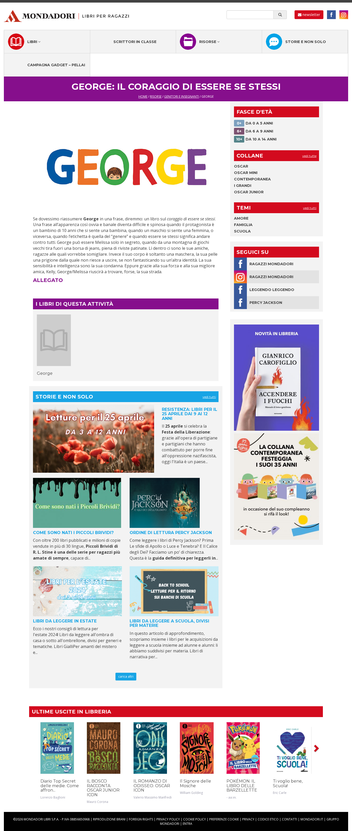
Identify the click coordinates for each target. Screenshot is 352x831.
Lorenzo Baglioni (52, 797)
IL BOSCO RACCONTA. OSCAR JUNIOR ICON (103, 788)
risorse (156, 96)
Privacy (248, 819)
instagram (343, 14)
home (142, 96)
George (45, 373)
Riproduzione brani (109, 819)
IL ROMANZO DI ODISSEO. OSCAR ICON (151, 786)
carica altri (125, 676)
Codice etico (268, 819)
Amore (241, 218)
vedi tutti (209, 396)
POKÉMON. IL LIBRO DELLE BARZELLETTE (242, 786)
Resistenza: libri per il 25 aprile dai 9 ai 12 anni (189, 414)
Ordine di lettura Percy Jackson (171, 532)
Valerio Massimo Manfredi (152, 797)
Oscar (241, 166)
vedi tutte (309, 155)
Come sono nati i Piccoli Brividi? (73, 532)
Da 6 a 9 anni (255, 131)
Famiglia (243, 224)
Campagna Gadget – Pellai (56, 65)
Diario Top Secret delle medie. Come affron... (59, 786)
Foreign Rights (141, 819)
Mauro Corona (97, 802)
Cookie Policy (194, 819)
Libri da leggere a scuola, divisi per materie (169, 623)
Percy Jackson (265, 302)
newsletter (310, 14)
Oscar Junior (249, 192)
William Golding (191, 793)
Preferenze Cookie (224, 819)
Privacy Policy (168, 819)
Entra (187, 823)
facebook (331, 14)
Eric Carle (280, 793)
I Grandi (242, 185)
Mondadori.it (311, 819)
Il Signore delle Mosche (195, 783)
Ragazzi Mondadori (271, 264)
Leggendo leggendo (271, 289)
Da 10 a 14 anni (256, 139)
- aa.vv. (232, 797)
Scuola (242, 231)
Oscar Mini (245, 172)
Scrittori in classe (134, 41)
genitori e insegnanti (181, 96)
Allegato (48, 280)
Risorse (208, 41)
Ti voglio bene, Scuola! (288, 783)
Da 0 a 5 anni (255, 123)
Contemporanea (252, 179)
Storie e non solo (305, 41)
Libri (32, 41)
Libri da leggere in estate (65, 621)
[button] (316, 748)
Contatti (289, 819)
